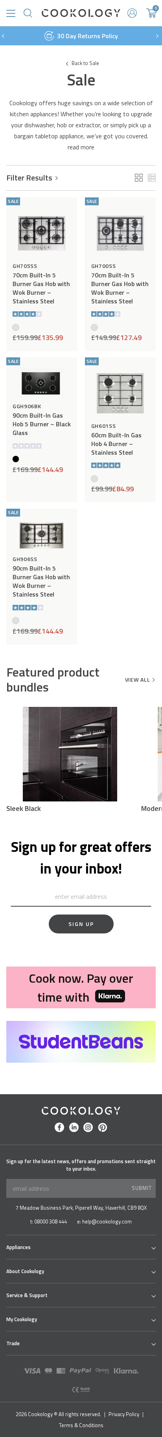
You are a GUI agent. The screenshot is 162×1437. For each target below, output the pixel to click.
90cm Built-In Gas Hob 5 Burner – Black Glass (42, 424)
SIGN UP (81, 924)
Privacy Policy (124, 1414)
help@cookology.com (107, 1221)
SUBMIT (142, 1188)
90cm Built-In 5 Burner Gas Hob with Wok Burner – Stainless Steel (41, 581)
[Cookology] (81, 13)
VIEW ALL (137, 679)
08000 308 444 (50, 1221)
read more (81, 147)
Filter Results (29, 177)
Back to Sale (85, 63)
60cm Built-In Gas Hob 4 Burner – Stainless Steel (116, 444)
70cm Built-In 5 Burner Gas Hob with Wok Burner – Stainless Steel (41, 288)
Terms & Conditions (81, 1425)
